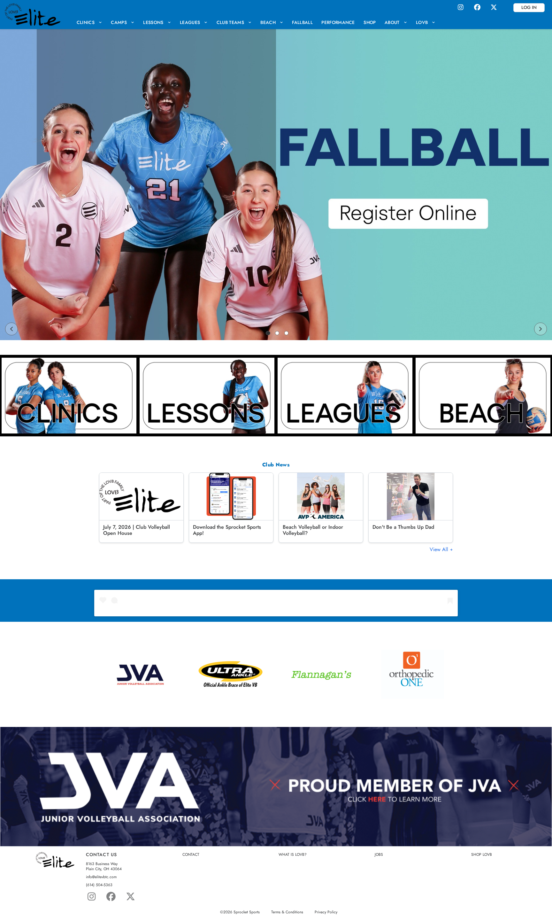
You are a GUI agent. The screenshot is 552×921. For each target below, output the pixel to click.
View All (440, 549)
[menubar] (256, 22)
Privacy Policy (326, 912)
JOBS (379, 854)
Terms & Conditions (287, 912)
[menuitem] (89, 22)
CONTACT (190, 854)
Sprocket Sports (247, 912)
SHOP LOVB (481, 854)
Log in (529, 7)
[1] (268, 333)
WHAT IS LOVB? (293, 854)
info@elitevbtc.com (101, 877)
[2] (277, 333)
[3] (286, 333)
